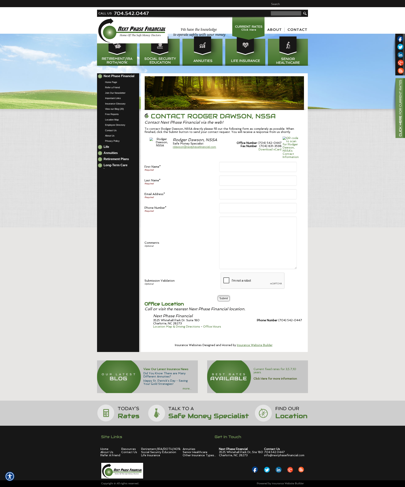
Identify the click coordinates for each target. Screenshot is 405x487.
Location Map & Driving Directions (176, 326)
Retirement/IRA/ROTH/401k (161, 449)
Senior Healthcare (195, 452)
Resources (128, 449)
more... (187, 388)
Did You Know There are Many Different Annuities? (164, 375)
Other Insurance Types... (199, 455)
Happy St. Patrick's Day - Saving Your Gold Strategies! (165, 382)
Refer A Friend (110, 455)
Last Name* (152, 180)
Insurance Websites (188, 345)
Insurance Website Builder (255, 345)
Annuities (189, 449)
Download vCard (270, 149)
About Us (106, 452)
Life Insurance (150, 455)
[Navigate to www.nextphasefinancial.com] (398, 108)
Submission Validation (159, 280)
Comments (151, 242)
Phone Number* (155, 207)
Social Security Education (158, 452)
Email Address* (154, 194)
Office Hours (212, 326)
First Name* (152, 166)
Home (104, 449)
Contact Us (129, 452)
